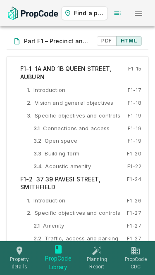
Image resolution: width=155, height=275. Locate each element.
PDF (106, 41)
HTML (129, 41)
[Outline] (117, 13)
